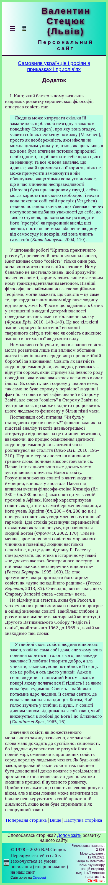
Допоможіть (69, 835)
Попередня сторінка (26, 820)
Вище (55, 820)
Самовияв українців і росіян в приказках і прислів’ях (54, 66)
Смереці (39, 877)
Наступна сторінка (83, 820)
